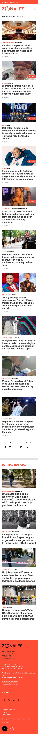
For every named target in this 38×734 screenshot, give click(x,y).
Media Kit (5, 692)
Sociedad (18, 42)
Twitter (9, 700)
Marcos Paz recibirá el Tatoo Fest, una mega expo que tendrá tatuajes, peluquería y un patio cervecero (18, 385)
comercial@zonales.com (10, 682)
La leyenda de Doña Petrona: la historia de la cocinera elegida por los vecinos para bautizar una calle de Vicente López (19, 344)
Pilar (4, 168)
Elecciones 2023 (8, 658)
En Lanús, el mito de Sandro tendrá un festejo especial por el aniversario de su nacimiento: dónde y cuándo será (18, 259)
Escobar (5, 418)
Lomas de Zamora (8, 42)
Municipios (6, 651)
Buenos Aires (6, 295)
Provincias (6, 656)
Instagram (18, 700)
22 (20, 442)
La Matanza (6, 209)
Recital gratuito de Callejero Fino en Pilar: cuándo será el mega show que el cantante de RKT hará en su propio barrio (18, 175)
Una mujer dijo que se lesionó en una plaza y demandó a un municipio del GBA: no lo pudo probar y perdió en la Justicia (19, 499)
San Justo (12, 2)
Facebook (4, 700)
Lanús (4, 252)
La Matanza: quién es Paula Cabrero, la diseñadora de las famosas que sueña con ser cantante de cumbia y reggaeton (18, 216)
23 (26, 442)
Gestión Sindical (8, 710)
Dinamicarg (6, 714)
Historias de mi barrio (19, 209)
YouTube (13, 700)
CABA (4, 83)
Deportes (15, 532)
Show (8, 125)
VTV (17, 2)
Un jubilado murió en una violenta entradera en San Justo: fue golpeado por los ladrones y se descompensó (18, 576)
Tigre (4, 125)
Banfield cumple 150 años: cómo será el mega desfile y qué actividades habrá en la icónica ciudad (17, 49)
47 (21, 447)
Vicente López (7, 338)
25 (5, 447)
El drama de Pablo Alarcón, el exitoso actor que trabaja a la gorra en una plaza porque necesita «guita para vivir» (18, 89)
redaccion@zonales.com (10, 684)
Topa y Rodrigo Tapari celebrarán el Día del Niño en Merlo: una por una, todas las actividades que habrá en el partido (18, 302)
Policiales (14, 569)
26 (10, 447)
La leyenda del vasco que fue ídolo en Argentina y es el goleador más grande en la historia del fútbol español (19, 539)
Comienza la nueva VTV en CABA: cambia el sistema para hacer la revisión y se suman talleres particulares (18, 614)
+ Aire (4, 712)
